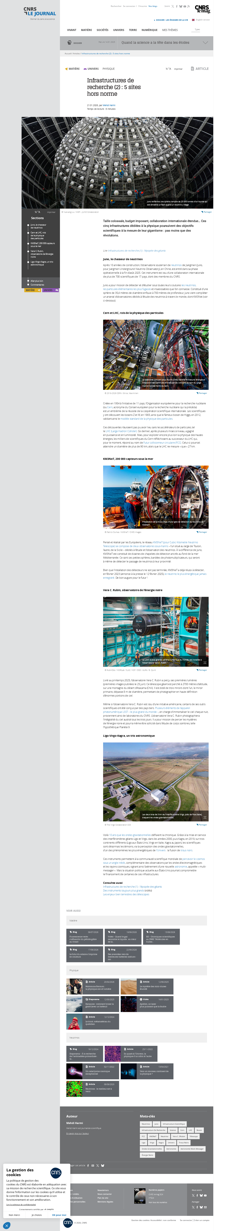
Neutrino (164, 1136)
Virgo (152, 1142)
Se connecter (129, 6)
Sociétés (102, 30)
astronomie (181, 866)
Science (173, 1130)
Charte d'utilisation (73, 1198)
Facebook (177, 6)
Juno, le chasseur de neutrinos (38, 226)
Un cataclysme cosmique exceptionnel (98, 1072)
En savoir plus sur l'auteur (77, 1133)
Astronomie (171, 1149)
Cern (109, 407)
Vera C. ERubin (179, 1136)
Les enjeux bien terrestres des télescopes (126, 894)
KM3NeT (152, 1136)
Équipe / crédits (72, 1194)
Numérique (149, 30)
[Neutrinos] (113, 1054)
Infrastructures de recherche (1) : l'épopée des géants (136, 250)
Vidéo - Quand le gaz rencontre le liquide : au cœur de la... (122, 939)
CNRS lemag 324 (156, 1194)
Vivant (71, 30)
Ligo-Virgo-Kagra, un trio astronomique (42, 263)
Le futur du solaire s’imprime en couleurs (83, 955)
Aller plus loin (37, 280)
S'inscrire (142, 6)
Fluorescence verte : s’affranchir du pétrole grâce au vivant (83, 939)
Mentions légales (105, 1201)
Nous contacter (105, 1194)
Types (197, 29)
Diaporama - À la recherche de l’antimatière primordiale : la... (83, 1056)
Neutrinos (146, 1124)
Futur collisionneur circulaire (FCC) (162, 442)
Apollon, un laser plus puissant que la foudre (153, 1005)
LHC (190, 1130)
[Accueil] (39, 11)
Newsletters (103, 1190)
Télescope (194, 1136)
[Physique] (74, 986)
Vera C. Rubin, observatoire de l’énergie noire (42, 254)
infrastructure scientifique (174, 1124)
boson (199, 1130)
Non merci (14, 1214)
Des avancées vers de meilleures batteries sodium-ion (122, 956)
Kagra (161, 1142)
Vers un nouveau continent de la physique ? (154, 1072)
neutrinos (176, 265)
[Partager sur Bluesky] (201, 1207)
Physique (109, 68)
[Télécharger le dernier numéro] (139, 1196)
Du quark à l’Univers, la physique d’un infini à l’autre (138, 1055)
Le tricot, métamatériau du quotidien (98, 1022)
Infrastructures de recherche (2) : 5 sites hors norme (106, 53)
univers (171, 1142)
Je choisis (37, 1214)
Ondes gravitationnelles (152, 1149)
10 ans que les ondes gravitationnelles (130, 835)
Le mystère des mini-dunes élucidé (153, 987)
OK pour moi (59, 1214)
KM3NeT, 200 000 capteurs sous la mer (43, 245)
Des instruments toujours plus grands (123, 890)
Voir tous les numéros (158, 1202)
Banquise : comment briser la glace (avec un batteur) (100, 1005)
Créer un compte (201, 1220)
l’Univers (160, 850)
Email (205, 1207)
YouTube (185, 6)
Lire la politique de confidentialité (21, 1204)
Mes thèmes (170, 30)
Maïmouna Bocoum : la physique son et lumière (98, 987)
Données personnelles (75, 1201)
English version (203, 19)
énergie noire (147, 1155)
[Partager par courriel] (94, 1165)
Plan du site (103, 1198)
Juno (156, 1124)
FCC (143, 1136)
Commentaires (37, 284)
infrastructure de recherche (153, 1130)
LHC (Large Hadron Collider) (121, 431)
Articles (76, 53)
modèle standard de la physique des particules (146, 418)
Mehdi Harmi (109, 105)
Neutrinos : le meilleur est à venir (99, 1090)
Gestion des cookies (140, 1220)
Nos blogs (153, 6)
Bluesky (181, 6)
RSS (188, 6)
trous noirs (186, 850)
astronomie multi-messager (192, 1149)
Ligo (143, 1142)
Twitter (173, 6)
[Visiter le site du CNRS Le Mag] (202, 9)
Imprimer (51, 212)
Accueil (68, 53)
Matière (86, 30)
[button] (7, 1225)
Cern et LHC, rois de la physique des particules (38, 235)
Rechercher (116, 6)
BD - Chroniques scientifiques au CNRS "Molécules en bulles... (160, 939)
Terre (133, 30)
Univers (118, 30)
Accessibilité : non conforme (163, 1220)
